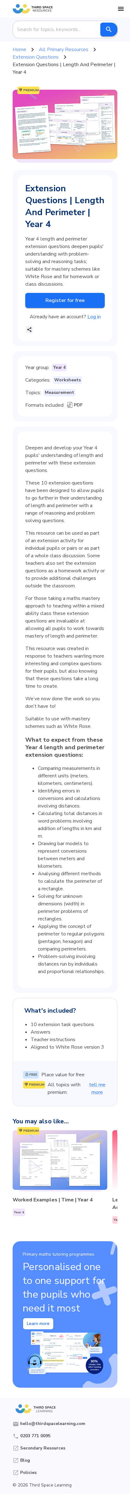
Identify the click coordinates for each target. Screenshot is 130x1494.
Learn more (38, 1324)
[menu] (121, 9)
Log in (94, 316)
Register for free (65, 300)
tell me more (97, 1088)
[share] (29, 330)
